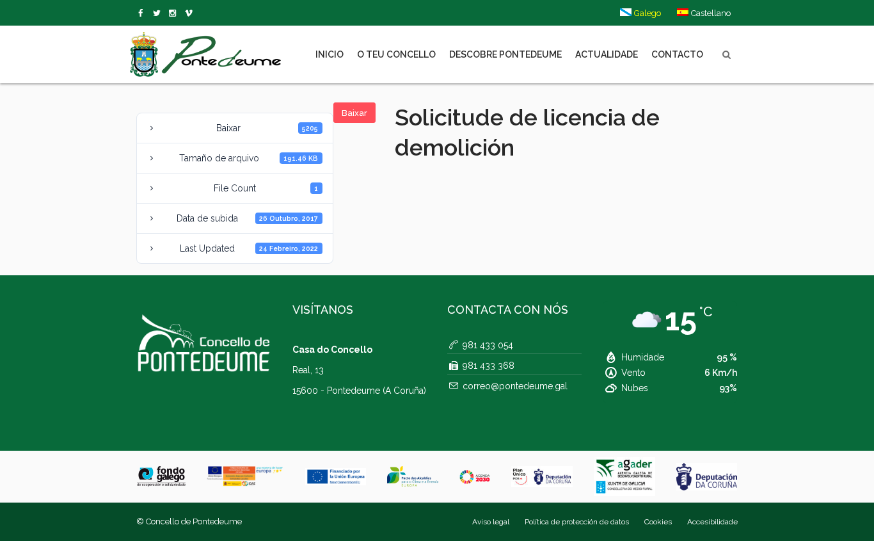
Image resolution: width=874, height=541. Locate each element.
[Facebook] (143, 13)
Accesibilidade (712, 521)
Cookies (658, 521)
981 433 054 (488, 345)
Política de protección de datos (577, 521)
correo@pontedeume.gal (515, 386)
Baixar (354, 113)
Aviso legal (490, 521)
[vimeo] (159, 13)
